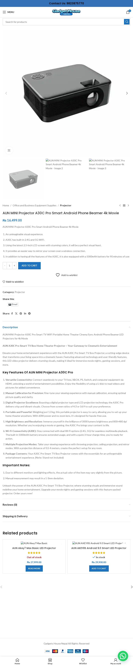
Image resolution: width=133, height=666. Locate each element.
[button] (6, 93)
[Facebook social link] (12, 313)
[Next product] (128, 205)
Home (6, 205)
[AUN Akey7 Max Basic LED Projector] (34, 543)
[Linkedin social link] (25, 313)
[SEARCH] (127, 22)
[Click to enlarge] (9, 150)
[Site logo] (66, 11)
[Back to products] (124, 205)
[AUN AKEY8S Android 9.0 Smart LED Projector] (98, 543)
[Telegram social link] (29, 313)
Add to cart (29, 265)
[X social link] (16, 313)
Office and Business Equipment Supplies (34, 205)
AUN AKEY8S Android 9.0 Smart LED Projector (98, 548)
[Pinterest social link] (21, 313)
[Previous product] (120, 205)
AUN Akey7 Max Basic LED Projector (34, 548)
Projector (65, 205)
